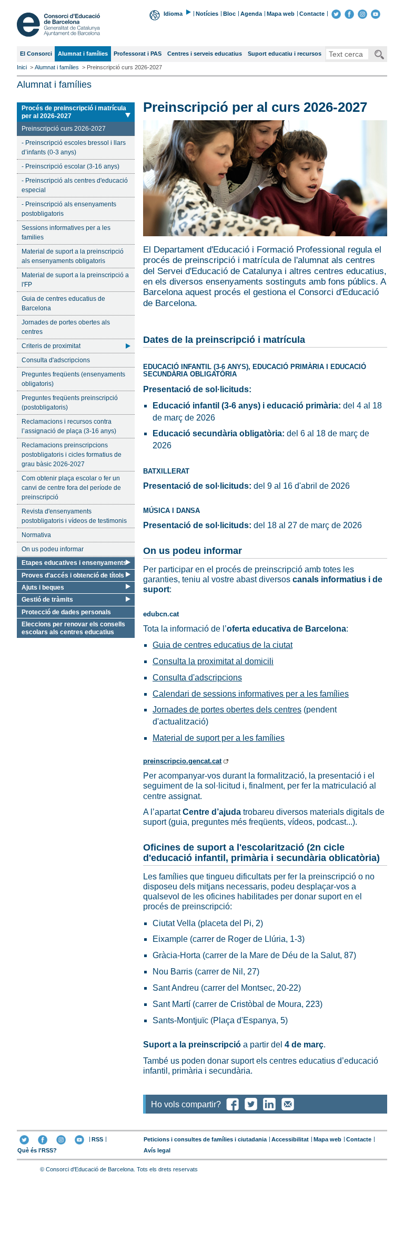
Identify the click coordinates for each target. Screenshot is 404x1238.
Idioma (173, 14)
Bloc (229, 14)
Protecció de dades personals (66, 612)
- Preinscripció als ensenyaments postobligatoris (69, 209)
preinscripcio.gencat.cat (182, 761)
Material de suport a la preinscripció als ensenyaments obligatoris (73, 256)
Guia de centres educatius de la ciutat (222, 645)
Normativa (36, 535)
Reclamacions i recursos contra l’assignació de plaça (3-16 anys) (69, 426)
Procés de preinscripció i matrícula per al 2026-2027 (73, 111)
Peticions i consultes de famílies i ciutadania (205, 1139)
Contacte (312, 14)
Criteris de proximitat (51, 346)
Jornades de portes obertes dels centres (227, 709)
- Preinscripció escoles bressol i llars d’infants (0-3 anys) (74, 147)
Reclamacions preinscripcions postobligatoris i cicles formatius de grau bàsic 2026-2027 (72, 455)
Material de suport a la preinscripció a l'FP (75, 279)
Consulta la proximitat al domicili (213, 661)
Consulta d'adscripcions (56, 360)
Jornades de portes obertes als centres (66, 327)
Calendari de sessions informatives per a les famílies (251, 693)
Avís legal (157, 1150)
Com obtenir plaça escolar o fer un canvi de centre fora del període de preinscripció (71, 488)
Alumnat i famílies (82, 55)
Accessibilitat (290, 1139)
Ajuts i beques (43, 587)
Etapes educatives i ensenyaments (74, 562)
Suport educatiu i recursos (284, 53)
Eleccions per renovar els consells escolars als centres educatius (73, 628)
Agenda (251, 14)
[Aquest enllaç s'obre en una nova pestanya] (336, 13)
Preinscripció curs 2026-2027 (63, 130)
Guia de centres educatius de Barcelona (63, 303)
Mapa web (281, 14)
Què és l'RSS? (37, 1150)
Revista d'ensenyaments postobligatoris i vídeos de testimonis (74, 516)
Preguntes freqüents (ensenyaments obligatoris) (73, 379)
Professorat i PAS (137, 53)
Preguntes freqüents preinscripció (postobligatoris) (70, 402)
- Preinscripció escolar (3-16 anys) (70, 166)
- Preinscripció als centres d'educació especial (75, 185)
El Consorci (36, 53)
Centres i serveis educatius (204, 53)
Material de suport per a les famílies (219, 737)
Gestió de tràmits (47, 599)
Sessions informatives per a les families (66, 232)
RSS (97, 1139)
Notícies (207, 14)
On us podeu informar (53, 549)
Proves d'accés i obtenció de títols (73, 575)
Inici (22, 67)
